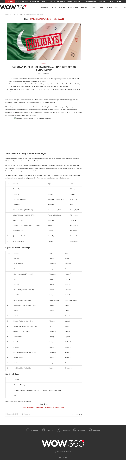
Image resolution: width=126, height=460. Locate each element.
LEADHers (44, 7)
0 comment (27, 414)
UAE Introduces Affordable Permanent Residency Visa (43, 408)
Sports (109, 7)
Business (84, 7)
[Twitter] (112, 1)
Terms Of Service (90, 1)
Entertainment (73, 7)
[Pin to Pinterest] (79, 414)
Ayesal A (46, 73)
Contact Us (101, 1)
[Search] (125, 7)
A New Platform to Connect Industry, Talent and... (37, 1)
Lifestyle (62, 7)
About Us (52, 1)
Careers (69, 1)
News (93, 7)
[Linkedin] (117, 1)
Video (116, 7)
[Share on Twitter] (77, 414)
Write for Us (61, 1)
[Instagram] (115, 1)
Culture (53, 7)
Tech (101, 7)
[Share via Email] (81, 414)
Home (7, 14)
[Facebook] (110, 1)
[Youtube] (120, 1)
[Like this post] (72, 414)
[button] (16, 1)
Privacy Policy (78, 1)
